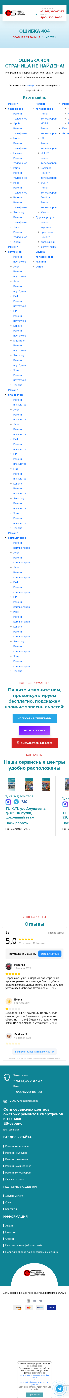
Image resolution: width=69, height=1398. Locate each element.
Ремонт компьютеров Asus (21, 562)
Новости (10, 1232)
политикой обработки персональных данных (34, 1383)
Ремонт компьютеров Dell (21, 577)
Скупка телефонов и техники (44, 256)
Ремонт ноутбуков (15, 249)
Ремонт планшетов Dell (19, 434)
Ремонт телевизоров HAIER (49, 118)
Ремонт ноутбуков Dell (19, 291)
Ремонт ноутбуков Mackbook (19, 335)
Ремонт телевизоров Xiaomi (49, 207)
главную (30, 85)
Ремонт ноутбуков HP (19, 306)
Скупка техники (14, 1179)
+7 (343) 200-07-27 (21, 796)
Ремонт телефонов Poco (20, 177)
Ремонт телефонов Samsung (20, 207)
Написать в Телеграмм (34, 718)
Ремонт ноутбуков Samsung (19, 350)
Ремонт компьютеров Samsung (21, 636)
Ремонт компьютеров (17, 535)
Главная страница (26, 37)
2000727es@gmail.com (24, 1100)
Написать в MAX (34, 730)
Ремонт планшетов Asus (19, 419)
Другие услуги (45, 217)
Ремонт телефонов (15, 106)
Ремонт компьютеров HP (21, 592)
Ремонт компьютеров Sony (21, 651)
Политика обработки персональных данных (31, 1252)
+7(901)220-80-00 (27, 1092)
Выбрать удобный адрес (36, 743)
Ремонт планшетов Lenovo (19, 478)
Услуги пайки (48, 246)
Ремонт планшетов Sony (19, 508)
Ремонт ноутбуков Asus (19, 276)
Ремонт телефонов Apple (20, 118)
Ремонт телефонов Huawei (20, 148)
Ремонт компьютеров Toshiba (21, 666)
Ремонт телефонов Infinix (20, 163)
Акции (9, 1225)
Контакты (11, 1209)
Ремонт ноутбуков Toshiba (19, 380)
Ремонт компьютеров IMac (21, 607)
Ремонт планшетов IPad (19, 463)
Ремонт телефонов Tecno (20, 222)
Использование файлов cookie (23, 1245)
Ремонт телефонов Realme (20, 192)
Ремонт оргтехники (48, 239)
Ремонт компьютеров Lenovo (21, 621)
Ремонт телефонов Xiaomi (20, 237)
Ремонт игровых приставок (47, 227)
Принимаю (34, 1394)
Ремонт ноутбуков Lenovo (19, 321)
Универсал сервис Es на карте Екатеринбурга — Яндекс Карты (34, 1058)
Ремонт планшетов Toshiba (19, 523)
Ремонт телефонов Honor (20, 133)
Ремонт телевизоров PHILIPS (49, 148)
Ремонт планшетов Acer (19, 404)
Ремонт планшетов (15, 392)
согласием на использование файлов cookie (34, 1376)
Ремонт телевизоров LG (49, 133)
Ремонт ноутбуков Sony (19, 365)
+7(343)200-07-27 (52, 11)
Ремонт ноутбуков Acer (19, 261)
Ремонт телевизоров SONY (49, 177)
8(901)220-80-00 (51, 17)
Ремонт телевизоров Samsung (49, 163)
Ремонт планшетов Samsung (19, 493)
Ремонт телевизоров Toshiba (49, 192)
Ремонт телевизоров (44, 106)
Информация (15, 1216)
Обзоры (10, 1239)
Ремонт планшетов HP (19, 449)
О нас (39, 266)
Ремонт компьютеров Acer (21, 547)
